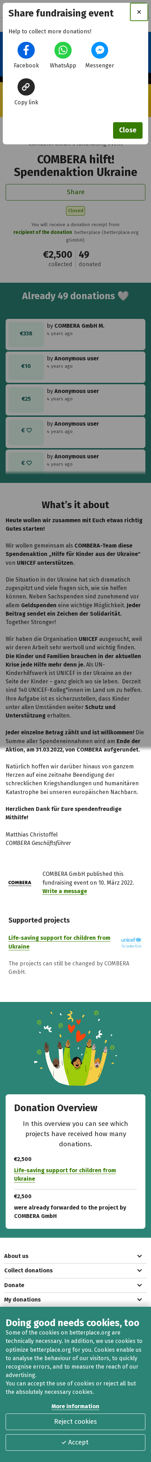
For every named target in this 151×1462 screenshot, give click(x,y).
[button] (26, 50)
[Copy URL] (26, 86)
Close (128, 130)
